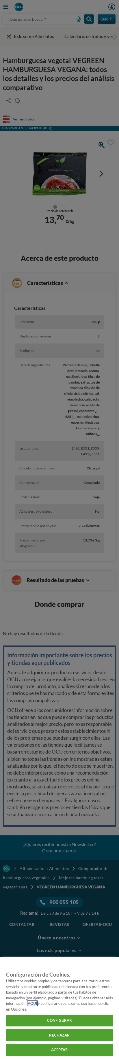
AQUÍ (32, 1003)
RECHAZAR (59, 1035)
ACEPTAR (59, 1049)
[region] (59, 1008)
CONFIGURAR (59, 1020)
